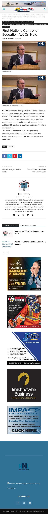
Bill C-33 (11, 146)
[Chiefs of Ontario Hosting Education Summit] (7, 244)
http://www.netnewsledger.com (24, 197)
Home (4, 15)
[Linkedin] (20, 156)
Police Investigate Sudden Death (11, 171)
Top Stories (6, 26)
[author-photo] (24, 191)
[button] (3, 9)
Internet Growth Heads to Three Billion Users (36, 171)
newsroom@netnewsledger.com (28, 488)
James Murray (8, 38)
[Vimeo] (29, 215)
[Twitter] (9, 156)
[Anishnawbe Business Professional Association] (24, 385)
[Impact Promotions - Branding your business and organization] (24, 420)
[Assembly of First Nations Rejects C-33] (7, 233)
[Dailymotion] (15, 215)
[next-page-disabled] (7, 252)
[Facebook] (4, 156)
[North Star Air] (24, 3)
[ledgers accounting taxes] (24, 348)
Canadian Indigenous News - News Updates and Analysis (25, 15)
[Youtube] (33, 215)
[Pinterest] (15, 156)
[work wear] (24, 311)
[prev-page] (3, 252)
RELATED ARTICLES (11, 225)
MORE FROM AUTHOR (28, 225)
